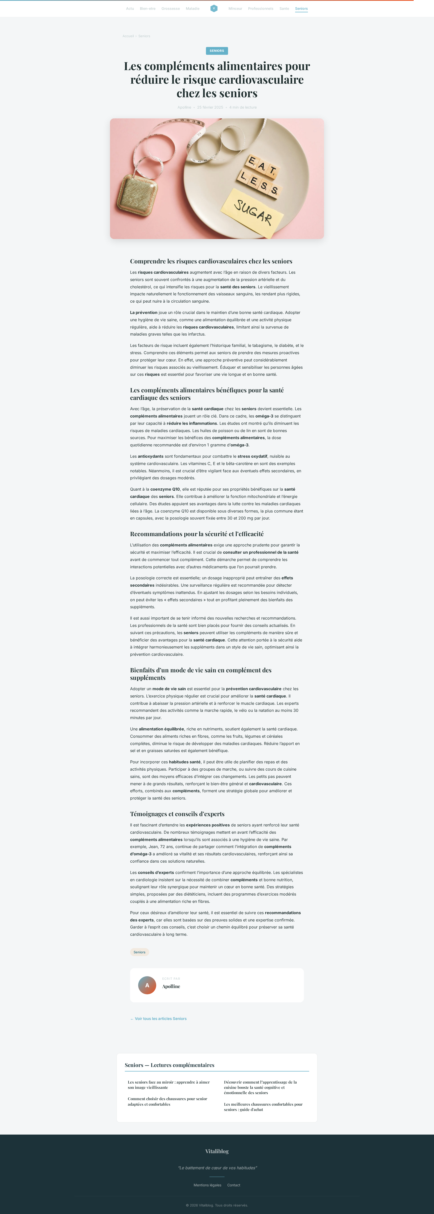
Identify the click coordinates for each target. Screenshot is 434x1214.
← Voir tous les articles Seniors (158, 1018)
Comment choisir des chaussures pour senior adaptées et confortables (167, 1101)
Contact (233, 1185)
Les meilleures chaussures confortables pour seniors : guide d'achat (263, 1107)
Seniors (301, 8)
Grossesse (170, 8)
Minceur (235, 8)
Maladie (192, 8)
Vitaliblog (217, 1150)
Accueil (128, 36)
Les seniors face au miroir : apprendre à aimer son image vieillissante (169, 1085)
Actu (130, 8)
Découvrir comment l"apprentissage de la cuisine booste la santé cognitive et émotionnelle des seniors (260, 1087)
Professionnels (261, 8)
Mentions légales (207, 1185)
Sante (284, 8)
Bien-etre (147, 8)
